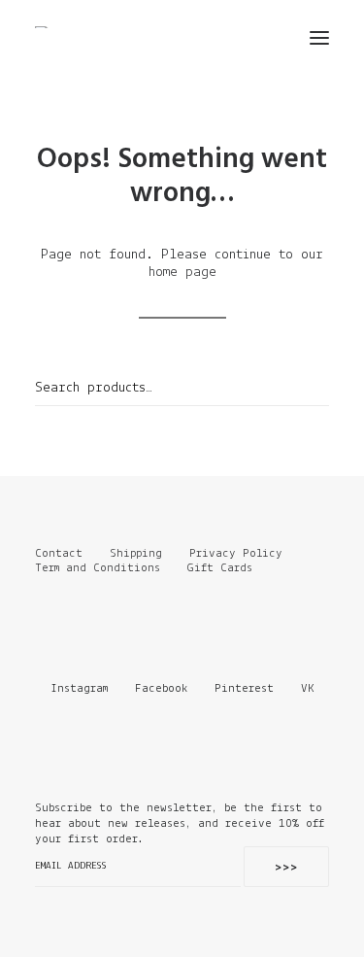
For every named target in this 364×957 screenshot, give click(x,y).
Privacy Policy (235, 553)
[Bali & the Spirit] (50, 27)
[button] (319, 38)
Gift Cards (219, 568)
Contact (59, 553)
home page (182, 272)
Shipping (136, 553)
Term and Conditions (101, 568)
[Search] (262, 38)
